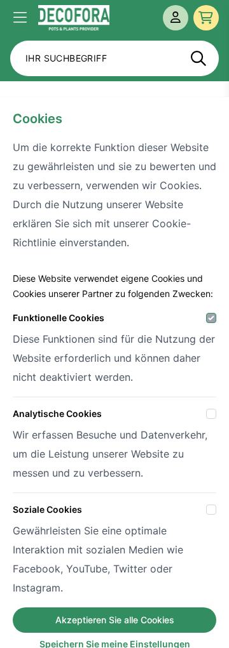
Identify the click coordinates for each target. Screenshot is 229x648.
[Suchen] (198, 58)
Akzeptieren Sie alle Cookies (114, 619)
